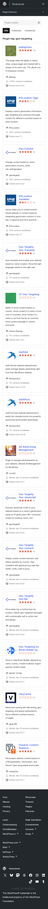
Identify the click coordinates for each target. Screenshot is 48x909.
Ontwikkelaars (10, 829)
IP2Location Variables (25, 198)
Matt (6, 847)
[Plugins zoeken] (38, 22)
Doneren (30, 829)
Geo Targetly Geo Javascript (27, 496)
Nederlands (14, 868)
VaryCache (25, 694)
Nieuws (6, 801)
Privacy (6, 811)
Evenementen (32, 824)
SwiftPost (24, 399)
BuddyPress (10, 856)
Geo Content (26, 148)
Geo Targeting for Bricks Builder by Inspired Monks (29, 648)
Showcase (30, 797)
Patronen (29, 811)
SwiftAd (23, 352)
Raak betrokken (33, 820)
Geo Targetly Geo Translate (27, 248)
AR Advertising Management (27, 448)
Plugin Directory (10, 12)
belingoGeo (25, 47)
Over (5, 797)
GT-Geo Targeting (29, 294)
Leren (5, 820)
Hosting (6, 806)
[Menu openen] (43, 4)
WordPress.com (12, 842)
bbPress (8, 852)
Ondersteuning (10, 824)
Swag (29, 834)
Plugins (28, 806)
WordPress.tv (11, 834)
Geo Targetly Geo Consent (26, 546)
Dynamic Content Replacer (28, 746)
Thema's (29, 801)
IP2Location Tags (28, 97)
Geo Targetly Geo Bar (26, 597)
